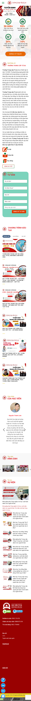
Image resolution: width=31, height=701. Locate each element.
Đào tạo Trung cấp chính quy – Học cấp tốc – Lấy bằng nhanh (12, 329)
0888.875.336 (19, 621)
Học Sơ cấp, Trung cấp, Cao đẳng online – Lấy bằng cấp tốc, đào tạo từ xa (13, 305)
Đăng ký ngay (15, 54)
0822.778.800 (15, 624)
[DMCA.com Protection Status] (5, 699)
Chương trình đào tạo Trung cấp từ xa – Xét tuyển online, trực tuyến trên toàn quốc (13, 380)
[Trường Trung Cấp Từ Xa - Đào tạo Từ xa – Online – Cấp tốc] (16, 3)
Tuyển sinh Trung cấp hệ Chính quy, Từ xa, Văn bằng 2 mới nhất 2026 (12, 255)
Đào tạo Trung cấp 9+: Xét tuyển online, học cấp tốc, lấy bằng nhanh (13, 355)
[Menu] (2, 2)
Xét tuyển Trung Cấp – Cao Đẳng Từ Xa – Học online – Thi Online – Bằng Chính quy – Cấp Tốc (13, 280)
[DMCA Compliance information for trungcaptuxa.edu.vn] (16, 699)
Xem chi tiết (8, 166)
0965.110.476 (16, 618)
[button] (3, 429)
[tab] (6, 236)
